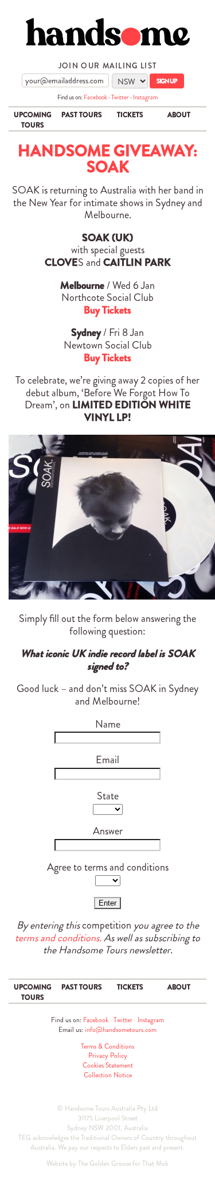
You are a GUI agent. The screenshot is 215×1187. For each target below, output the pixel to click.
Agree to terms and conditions (108, 867)
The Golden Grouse (104, 1163)
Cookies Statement (108, 1065)
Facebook (95, 97)
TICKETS (130, 115)
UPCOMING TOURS (33, 120)
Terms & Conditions (107, 1046)
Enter (107, 903)
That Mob (155, 1163)
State (108, 795)
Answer (108, 830)
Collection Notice (108, 1075)
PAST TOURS (81, 115)
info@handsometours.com (121, 1029)
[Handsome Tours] (107, 32)
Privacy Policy (107, 1055)
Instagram (145, 97)
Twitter (120, 97)
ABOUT (178, 115)
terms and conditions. (58, 937)
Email (107, 759)
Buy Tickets (107, 310)
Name (107, 724)
